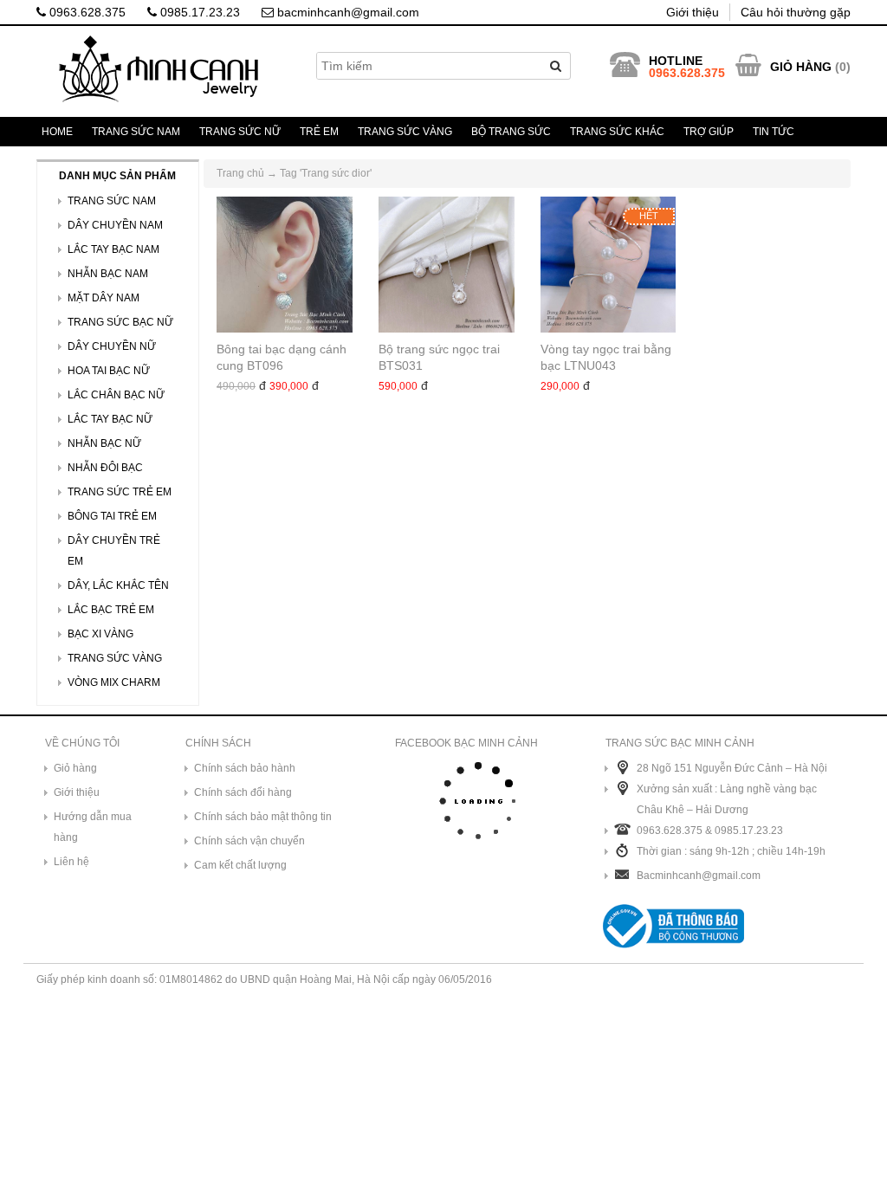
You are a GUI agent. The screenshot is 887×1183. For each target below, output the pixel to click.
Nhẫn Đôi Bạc (105, 468)
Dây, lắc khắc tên (118, 585)
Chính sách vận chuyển (249, 841)
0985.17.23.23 (198, 12)
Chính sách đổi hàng (243, 792)
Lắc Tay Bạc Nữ (110, 419)
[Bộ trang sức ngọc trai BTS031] (447, 265)
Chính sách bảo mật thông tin (263, 817)
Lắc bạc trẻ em (111, 610)
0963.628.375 (86, 12)
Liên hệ (71, 862)
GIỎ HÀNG (801, 67)
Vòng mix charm (114, 682)
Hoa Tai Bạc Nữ (109, 371)
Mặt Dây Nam (103, 298)
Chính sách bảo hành (244, 768)
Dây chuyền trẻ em (114, 550)
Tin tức (773, 132)
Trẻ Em (319, 132)
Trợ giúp (708, 132)
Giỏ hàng (75, 768)
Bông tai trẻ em (112, 516)
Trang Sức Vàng (405, 132)
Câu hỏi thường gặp (796, 12)
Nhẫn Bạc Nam (108, 274)
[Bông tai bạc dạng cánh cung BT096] (285, 265)
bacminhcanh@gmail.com (346, 12)
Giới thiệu (692, 12)
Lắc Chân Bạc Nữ (116, 395)
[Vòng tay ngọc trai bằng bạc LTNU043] (609, 265)
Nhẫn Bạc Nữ (104, 443)
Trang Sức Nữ (240, 132)
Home (57, 132)
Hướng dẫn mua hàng (93, 827)
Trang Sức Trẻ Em (120, 492)
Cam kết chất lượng (240, 865)
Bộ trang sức (511, 132)
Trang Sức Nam (136, 132)
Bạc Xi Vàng (100, 634)
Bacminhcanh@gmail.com (699, 875)
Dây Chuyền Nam (115, 225)
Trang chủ (240, 173)
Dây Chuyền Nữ (112, 346)
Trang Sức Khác (617, 132)
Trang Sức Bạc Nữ (120, 322)
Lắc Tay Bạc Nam (113, 249)
